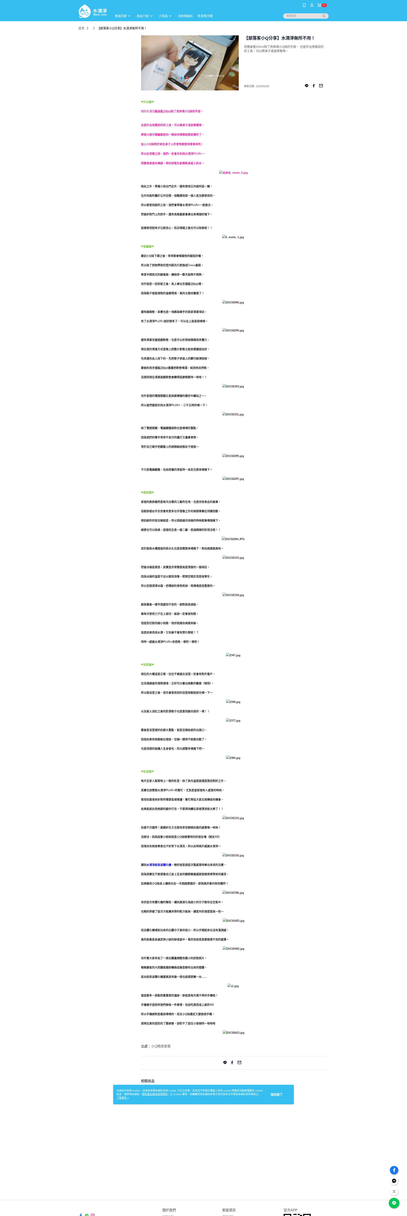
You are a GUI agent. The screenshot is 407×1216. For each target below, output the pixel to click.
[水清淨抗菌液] (92, 11)
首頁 (81, 28)
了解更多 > (123, 1097)
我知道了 (277, 1094)
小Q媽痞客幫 (161, 1046)
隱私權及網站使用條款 (154, 1094)
